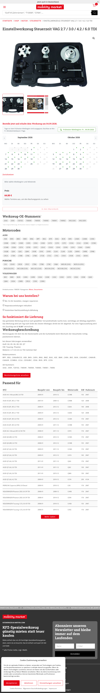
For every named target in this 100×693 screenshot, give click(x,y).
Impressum (53, 688)
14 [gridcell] (6, 159)
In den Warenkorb (50, 209)
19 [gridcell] (53, 164)
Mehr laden (50, 517)
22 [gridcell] (12, 164)
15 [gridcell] (12, 159)
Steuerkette (38, 289)
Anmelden (75, 654)
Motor (31, 289)
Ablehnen (28, 683)
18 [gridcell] (31, 159)
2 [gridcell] (80, 149)
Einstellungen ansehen (50, 683)
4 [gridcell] (31, 149)
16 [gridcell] (19, 159)
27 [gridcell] (60, 169)
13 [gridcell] (60, 159)
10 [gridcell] (25, 154)
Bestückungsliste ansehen (16, 375)
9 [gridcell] (18, 154)
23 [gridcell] (19, 164)
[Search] (94, 12)
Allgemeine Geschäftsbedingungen (35, 688)
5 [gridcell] (53, 154)
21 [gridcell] (6, 164)
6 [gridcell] (60, 154)
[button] (93, 38)
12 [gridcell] (53, 159)
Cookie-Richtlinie (16, 688)
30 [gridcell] (19, 169)
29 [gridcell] (12, 169)
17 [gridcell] (25, 159)
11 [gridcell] (31, 154)
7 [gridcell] (5, 154)
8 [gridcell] (12, 154)
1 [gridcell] (73, 149)
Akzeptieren (11, 683)
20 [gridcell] (60, 164)
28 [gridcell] (6, 169)
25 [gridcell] (31, 164)
